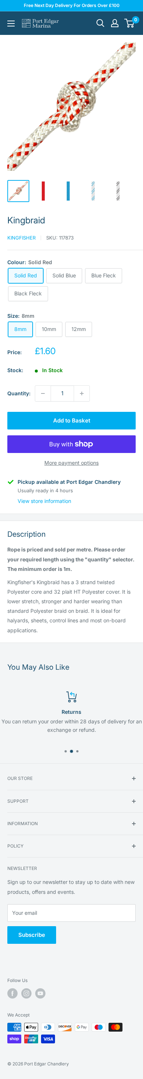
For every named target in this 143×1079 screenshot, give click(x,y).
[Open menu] (11, 23)
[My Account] (114, 23)
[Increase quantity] (81, 393)
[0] (129, 23)
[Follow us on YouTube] (40, 993)
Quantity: (18, 393)
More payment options (71, 463)
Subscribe (31, 934)
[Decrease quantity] (43, 393)
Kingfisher (21, 238)
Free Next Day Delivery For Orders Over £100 (72, 5)
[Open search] (100, 23)
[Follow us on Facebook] (12, 993)
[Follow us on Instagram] (26, 993)
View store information (44, 501)
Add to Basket (71, 420)
